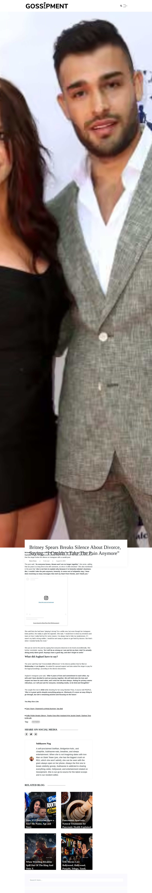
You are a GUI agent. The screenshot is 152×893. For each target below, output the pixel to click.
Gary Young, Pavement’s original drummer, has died (44, 708)
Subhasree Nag (43, 743)
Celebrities (29, 816)
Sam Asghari (35, 721)
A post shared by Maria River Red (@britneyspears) (46, 623)
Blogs (64, 816)
